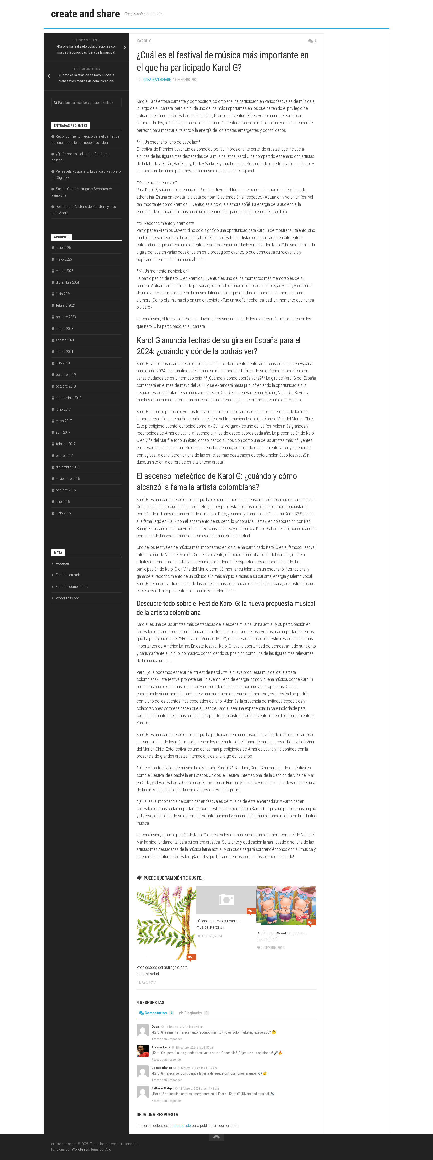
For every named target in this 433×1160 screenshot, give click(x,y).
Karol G (144, 41)
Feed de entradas (69, 575)
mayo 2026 (64, 259)
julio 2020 (63, 363)
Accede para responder (167, 1039)
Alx (107, 1149)
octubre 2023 (66, 317)
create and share (85, 14)
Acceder (62, 563)
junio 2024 (63, 294)
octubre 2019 (66, 374)
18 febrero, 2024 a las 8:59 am (195, 1047)
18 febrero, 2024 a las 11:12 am (197, 1068)
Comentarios (158, 1013)
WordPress (80, 1149)
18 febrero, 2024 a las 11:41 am (199, 1088)
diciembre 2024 (67, 282)
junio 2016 (63, 513)
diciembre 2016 (67, 467)
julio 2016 (63, 501)
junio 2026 (63, 247)
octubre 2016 (66, 490)
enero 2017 (64, 455)
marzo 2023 (64, 328)
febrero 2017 (65, 444)
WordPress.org (67, 598)
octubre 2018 (66, 386)
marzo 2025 (64, 271)
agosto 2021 (65, 340)
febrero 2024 (65, 305)
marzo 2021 (64, 351)
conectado (182, 1125)
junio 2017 (63, 409)
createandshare (157, 80)
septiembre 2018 (68, 398)
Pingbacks (195, 1013)
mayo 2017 (64, 421)
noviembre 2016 (68, 478)
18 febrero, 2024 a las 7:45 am (184, 1027)
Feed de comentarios (72, 586)
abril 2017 (63, 432)
